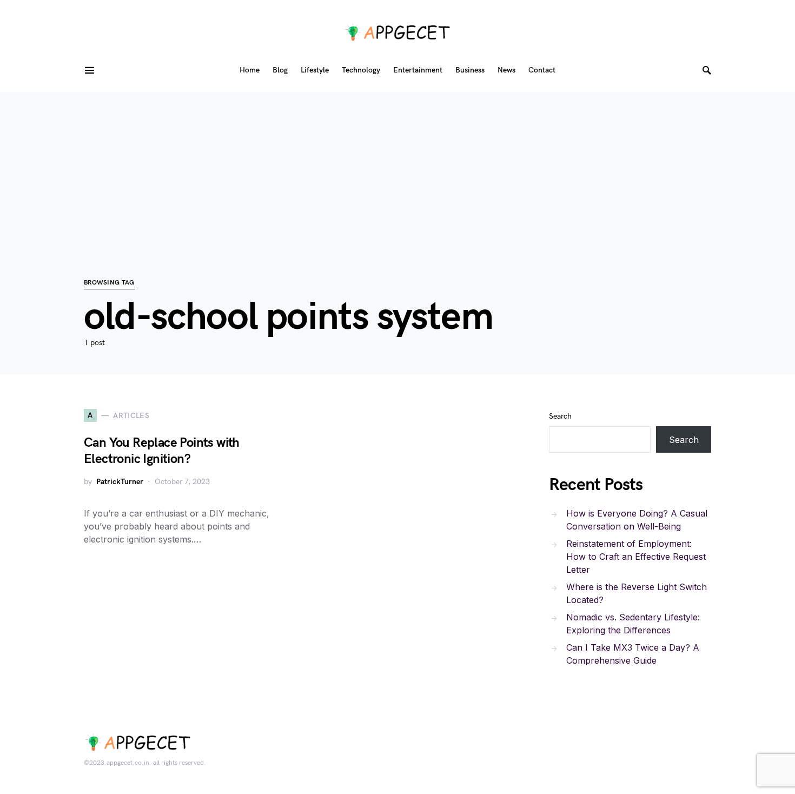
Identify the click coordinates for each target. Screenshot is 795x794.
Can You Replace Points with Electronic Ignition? (162, 451)
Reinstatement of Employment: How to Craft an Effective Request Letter (636, 556)
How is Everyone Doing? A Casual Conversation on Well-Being (636, 520)
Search (560, 416)
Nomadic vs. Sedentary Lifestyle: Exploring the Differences (633, 624)
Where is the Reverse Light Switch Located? (636, 593)
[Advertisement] (397, 167)
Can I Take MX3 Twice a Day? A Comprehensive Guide (632, 654)
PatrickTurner (119, 481)
